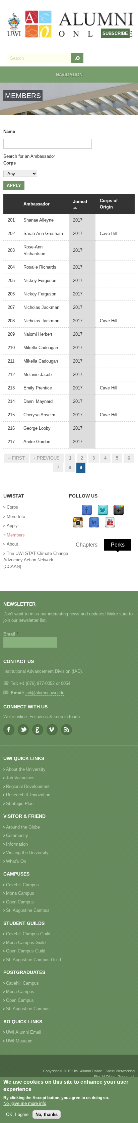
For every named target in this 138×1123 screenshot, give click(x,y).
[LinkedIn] (94, 526)
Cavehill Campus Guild (28, 933)
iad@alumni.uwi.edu (44, 692)
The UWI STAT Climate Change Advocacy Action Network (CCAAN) (35, 560)
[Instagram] (78, 526)
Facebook (8, 729)
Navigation (69, 74)
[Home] (71, 25)
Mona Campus (20, 893)
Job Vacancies (20, 777)
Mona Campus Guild (26, 942)
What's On (16, 861)
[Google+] (118, 514)
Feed (66, 729)
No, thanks (47, 1114)
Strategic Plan (19, 803)
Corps (9, 163)
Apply (12, 525)
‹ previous (47, 458)
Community (17, 835)
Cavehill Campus (22, 884)
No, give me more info (24, 1103)
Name (9, 131)
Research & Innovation (28, 794)
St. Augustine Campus (28, 910)
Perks (118, 545)
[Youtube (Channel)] (110, 526)
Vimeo (52, 729)
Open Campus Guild (25, 950)
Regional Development (28, 786)
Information (17, 844)
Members (16, 534)
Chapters (86, 545)
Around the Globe (23, 827)
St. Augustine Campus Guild (33, 959)
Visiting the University (27, 852)
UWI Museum (19, 1040)
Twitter (23, 729)
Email (10, 634)
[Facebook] (86, 514)
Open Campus (20, 901)
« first (16, 458)
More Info (16, 516)
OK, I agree (17, 1114)
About (12, 544)
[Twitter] (102, 514)
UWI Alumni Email (23, 1032)
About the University (26, 769)
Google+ (37, 729)
